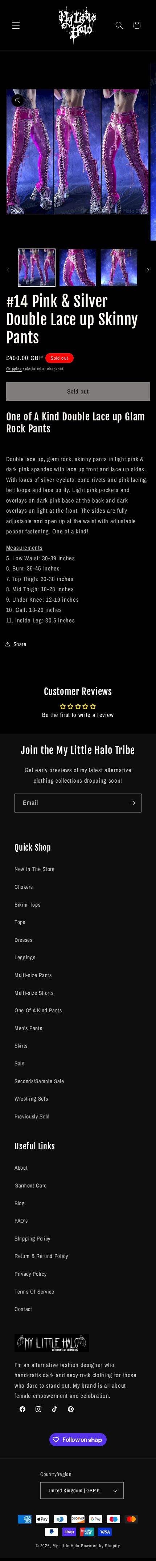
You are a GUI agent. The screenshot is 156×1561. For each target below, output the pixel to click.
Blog (20, 1203)
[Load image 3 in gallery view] (119, 267)
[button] (16, 25)
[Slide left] (8, 270)
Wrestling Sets (31, 1098)
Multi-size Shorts (34, 993)
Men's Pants (28, 1028)
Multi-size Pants (33, 975)
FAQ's (21, 1221)
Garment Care (31, 1185)
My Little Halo (66, 1545)
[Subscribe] (132, 803)
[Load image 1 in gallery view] (37, 267)
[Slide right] (148, 270)
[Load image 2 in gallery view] (78, 267)
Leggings (25, 957)
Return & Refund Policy (41, 1256)
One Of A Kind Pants (38, 1010)
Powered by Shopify (100, 1545)
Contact (23, 1309)
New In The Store (35, 869)
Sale (20, 1063)
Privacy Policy (30, 1274)
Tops (20, 922)
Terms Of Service (34, 1291)
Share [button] (19, 644)
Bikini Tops (27, 904)
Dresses (24, 940)
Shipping (14, 368)
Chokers (24, 887)
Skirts (21, 1045)
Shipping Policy (32, 1238)
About (21, 1167)
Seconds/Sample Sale (39, 1081)
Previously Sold (32, 1116)
